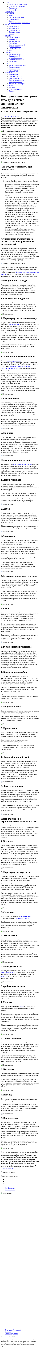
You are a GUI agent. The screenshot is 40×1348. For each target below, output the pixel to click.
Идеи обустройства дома (17, 65)
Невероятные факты (16, 76)
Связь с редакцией (11, 1334)
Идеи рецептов (14, 67)
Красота (8, 36)
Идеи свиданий (14, 56)
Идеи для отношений (16, 60)
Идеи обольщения (15, 58)
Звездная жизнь (14, 32)
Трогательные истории (17, 84)
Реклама (12, 87)
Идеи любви (5, 116)
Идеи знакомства (15, 54)
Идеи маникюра (14, 41)
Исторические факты (16, 80)
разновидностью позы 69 (24, 918)
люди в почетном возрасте (22, 464)
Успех (7, 25)
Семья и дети (13, 71)
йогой (22, 1006)
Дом (6, 63)
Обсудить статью (7, 1168)
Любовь (7, 52)
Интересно (9, 72)
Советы (11, 34)
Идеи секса (13, 61)
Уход (10, 50)
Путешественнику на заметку (19, 23)
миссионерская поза (14, 361)
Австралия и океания (16, 17)
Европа (11, 21)
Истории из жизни (15, 82)
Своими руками (14, 69)
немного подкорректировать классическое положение (15, 367)
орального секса (25, 916)
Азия (11, 15)
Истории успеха (14, 28)
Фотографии (13, 10)
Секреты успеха (14, 30)
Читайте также (10, 1188)
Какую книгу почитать (17, 6)
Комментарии (10, 1190)
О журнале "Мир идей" (13, 1330)
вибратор (4, 976)
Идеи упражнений (15, 48)
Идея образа (13, 43)
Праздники (13, 8)
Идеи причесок (14, 37)
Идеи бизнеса (14, 26)
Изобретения (13, 74)
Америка (12, 13)
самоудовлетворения (8, 972)
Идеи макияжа (14, 39)
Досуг (7, 2)
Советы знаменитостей (17, 45)
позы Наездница (13, 324)
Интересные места (15, 78)
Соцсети (12, 91)
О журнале (9, 85)
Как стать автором (15, 89)
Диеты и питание (15, 47)
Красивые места (14, 19)
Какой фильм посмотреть (18, 4)
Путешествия (9, 12)
